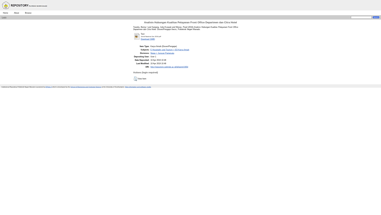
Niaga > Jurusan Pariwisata (162, 53)
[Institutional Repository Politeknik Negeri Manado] (25, 10)
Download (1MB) (148, 39)
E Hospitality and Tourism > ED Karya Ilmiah (169, 50)
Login (4, 17)
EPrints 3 (49, 87)
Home (5, 13)
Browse (28, 13)
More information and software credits (138, 87)
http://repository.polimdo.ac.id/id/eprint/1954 (169, 67)
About (16, 13)
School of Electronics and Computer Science (86, 87)
